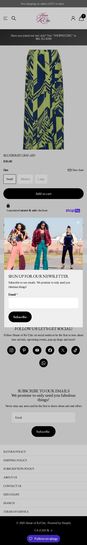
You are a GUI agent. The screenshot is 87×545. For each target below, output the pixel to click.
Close (78, 222)
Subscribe (20, 317)
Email (13, 294)
